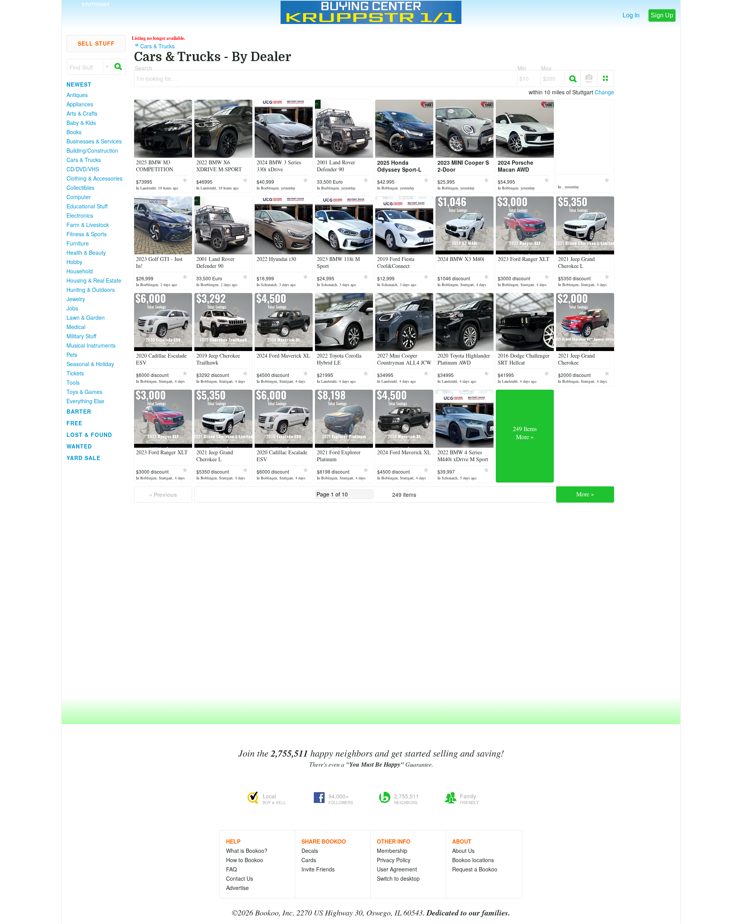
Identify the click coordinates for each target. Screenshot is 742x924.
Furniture (77, 243)
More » (585, 494)
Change (604, 92)
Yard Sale (83, 458)
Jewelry (75, 299)
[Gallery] (605, 78)
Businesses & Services (94, 141)
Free (74, 423)
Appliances (79, 104)
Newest (79, 84)
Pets (71, 354)
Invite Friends (318, 869)
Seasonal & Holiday (90, 364)
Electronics (79, 215)
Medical (75, 327)
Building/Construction (92, 150)
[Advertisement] (93, 580)
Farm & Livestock (87, 224)
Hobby (74, 262)
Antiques (77, 95)
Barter (78, 411)
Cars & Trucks (83, 160)
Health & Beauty (86, 252)
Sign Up (662, 15)
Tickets (75, 373)
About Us (463, 850)
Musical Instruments (91, 345)
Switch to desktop (398, 878)
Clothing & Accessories (94, 178)
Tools (73, 382)
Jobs (72, 308)
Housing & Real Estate (93, 280)
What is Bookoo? (246, 850)
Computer (78, 197)
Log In (631, 15)
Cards (308, 860)
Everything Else (85, 401)
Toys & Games (84, 392)
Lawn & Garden (85, 317)
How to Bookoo (244, 860)
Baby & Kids (81, 122)
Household (79, 271)
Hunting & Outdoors (90, 289)
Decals (309, 850)
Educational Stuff (86, 206)
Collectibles (80, 187)
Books (74, 132)
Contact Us (239, 878)
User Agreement (397, 869)
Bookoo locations (473, 860)
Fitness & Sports (86, 234)
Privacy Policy (393, 860)
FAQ (231, 869)
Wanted (79, 446)
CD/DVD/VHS (82, 169)
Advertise (237, 888)
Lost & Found (89, 434)
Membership (392, 850)
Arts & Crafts (81, 113)
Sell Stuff (96, 43)
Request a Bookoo (474, 869)
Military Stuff (81, 336)
